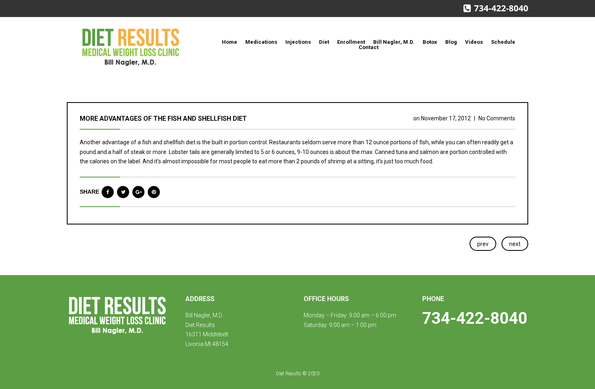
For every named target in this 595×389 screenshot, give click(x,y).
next (515, 244)
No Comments (496, 118)
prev (483, 244)
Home (229, 42)
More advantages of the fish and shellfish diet (163, 118)
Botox (430, 42)
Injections (298, 42)
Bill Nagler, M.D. (393, 42)
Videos (474, 42)
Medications (261, 42)
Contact (368, 47)
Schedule (503, 42)
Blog (451, 42)
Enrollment (351, 42)
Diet (324, 42)
